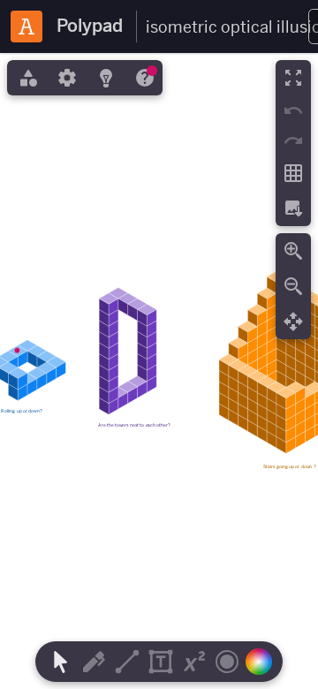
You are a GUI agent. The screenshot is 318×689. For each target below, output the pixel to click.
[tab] (26, 77)
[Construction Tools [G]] (127, 661)
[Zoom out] (293, 286)
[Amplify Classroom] (26, 26)
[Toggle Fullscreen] (293, 77)
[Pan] (293, 321)
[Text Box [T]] (161, 661)
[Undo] (293, 110)
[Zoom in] (293, 251)
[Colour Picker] (263, 661)
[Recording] (227, 661)
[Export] (293, 208)
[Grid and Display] (293, 173)
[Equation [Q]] (194, 661)
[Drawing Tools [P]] (93, 661)
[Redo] (293, 140)
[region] (159, 371)
